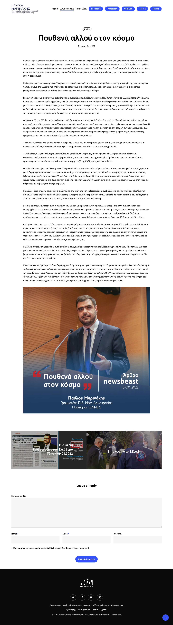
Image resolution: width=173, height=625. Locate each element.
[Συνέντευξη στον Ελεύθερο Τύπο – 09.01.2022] (48, 450)
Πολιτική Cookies (84, 610)
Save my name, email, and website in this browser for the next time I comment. (51, 548)
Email (65, 534)
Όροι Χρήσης (70, 610)
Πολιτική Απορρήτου (99, 610)
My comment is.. (19, 496)
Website (117, 534)
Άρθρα (87, 29)
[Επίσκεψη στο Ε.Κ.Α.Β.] (124, 450)
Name (14, 534)
